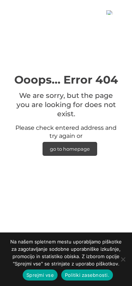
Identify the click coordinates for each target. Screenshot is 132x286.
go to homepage (70, 149)
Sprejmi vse (40, 275)
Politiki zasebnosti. (87, 275)
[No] (122, 259)
